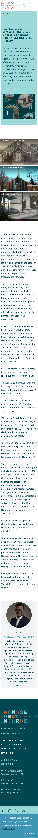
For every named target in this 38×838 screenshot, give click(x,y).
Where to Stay (14, 748)
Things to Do (13, 740)
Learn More (9, 829)
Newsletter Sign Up (12, 733)
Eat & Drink (11, 744)
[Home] (10, 5)
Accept (28, 833)
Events (7, 753)
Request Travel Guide (14, 728)
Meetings (9, 759)
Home (7, 13)
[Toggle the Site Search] (24, 5)
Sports (7, 764)
